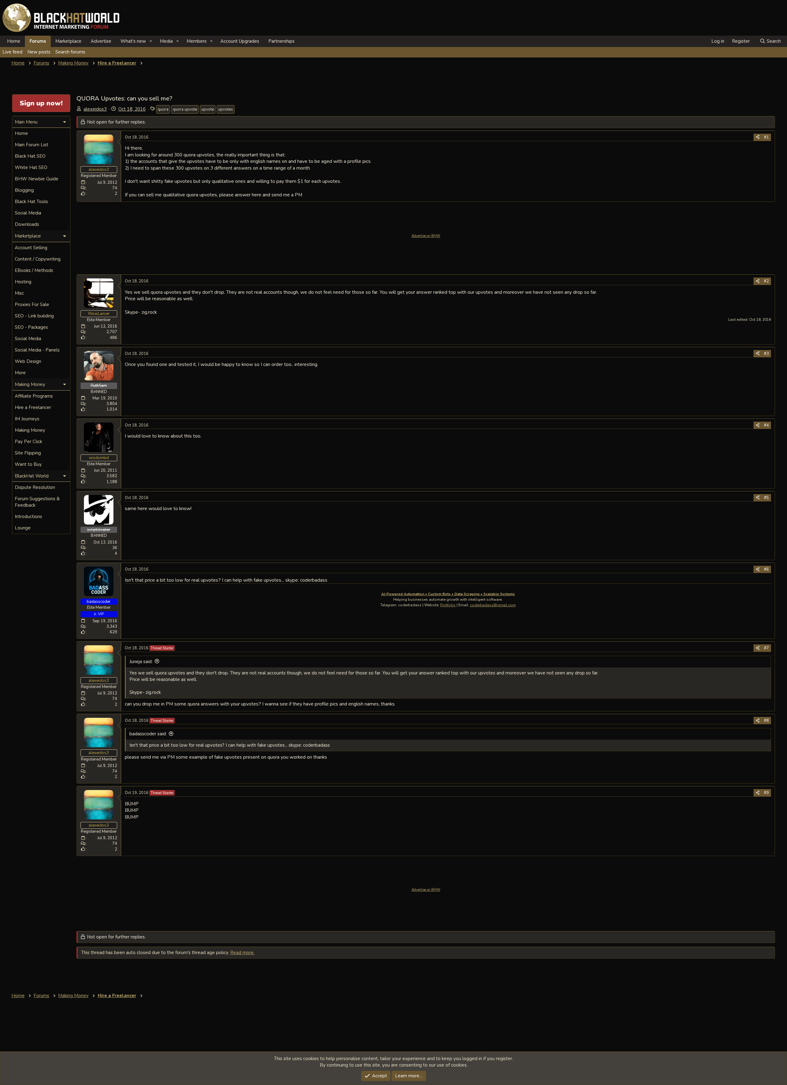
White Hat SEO (31, 167)
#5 (766, 498)
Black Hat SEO (30, 156)
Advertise (101, 41)
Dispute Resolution (35, 487)
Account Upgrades (239, 41)
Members (197, 41)
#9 (766, 793)
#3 (766, 353)
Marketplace (68, 41)
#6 (766, 569)
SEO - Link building (34, 316)
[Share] (757, 137)
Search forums (70, 52)
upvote (207, 109)
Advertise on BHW (426, 236)
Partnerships (281, 41)
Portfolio (448, 605)
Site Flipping (28, 453)
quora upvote (185, 109)
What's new (133, 41)
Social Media (28, 213)
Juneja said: (140, 661)
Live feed (12, 52)
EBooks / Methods (34, 270)
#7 (766, 648)
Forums (38, 41)
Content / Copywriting (38, 259)
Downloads (27, 224)
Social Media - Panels (37, 350)
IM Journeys (27, 419)
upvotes (225, 109)
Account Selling (31, 248)
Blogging (24, 190)
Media (166, 41)
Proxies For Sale (32, 304)
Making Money (30, 430)
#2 (766, 281)
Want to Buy (28, 464)
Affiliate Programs (34, 396)
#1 (766, 137)
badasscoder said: (148, 734)
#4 (766, 425)
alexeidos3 (95, 109)
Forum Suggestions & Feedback (37, 502)
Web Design (28, 361)
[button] (151, 41)
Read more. (242, 952)
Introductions (28, 516)
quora (163, 109)
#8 (766, 720)
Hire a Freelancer (33, 407)
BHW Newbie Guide (36, 179)
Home (13, 41)
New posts (38, 52)
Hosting (23, 282)
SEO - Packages (31, 327)
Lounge (23, 528)
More (20, 373)
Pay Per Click (28, 441)
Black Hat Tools (31, 202)
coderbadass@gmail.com (493, 605)
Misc (19, 293)
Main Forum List (31, 145)
